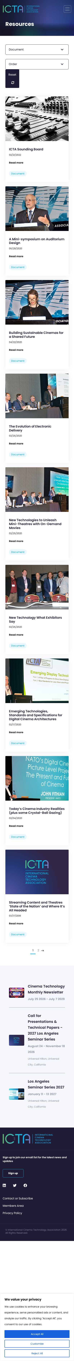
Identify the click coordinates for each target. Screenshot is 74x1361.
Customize (37, 1343)
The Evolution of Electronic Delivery (30, 428)
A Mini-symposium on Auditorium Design (36, 241)
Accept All (37, 1334)
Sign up (13, 1173)
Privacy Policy (12, 1213)
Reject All (37, 1353)
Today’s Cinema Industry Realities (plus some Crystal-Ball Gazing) (37, 811)
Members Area (13, 1206)
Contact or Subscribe (18, 1198)
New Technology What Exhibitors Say (35, 619)
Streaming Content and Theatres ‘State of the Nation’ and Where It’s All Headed (37, 906)
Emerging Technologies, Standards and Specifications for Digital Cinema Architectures (35, 715)
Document (17, 173)
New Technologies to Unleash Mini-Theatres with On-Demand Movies (35, 524)
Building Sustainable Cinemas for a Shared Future (36, 334)
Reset (12, 75)
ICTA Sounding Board (26, 149)
